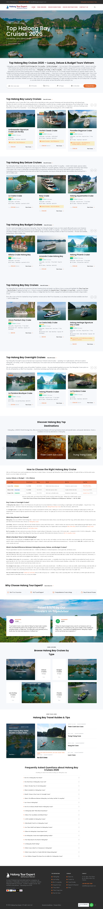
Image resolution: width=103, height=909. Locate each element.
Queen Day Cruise (16, 322)
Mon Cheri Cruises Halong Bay (50, 131)
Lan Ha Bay (47, 70)
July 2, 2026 (70, 733)
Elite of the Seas (71, 526)
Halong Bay (40, 70)
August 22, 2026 (24, 727)
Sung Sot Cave (55, 290)
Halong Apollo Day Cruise (81, 322)
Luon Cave (72, 290)
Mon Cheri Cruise (87, 485)
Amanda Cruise (86, 493)
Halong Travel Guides (14, 727)
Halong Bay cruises (34, 521)
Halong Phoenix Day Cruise (54, 506)
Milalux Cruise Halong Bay (50, 255)
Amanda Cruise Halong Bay (82, 256)
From (9, 149)
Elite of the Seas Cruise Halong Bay (18, 131)
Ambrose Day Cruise (48, 322)
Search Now (90, 86)
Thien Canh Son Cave (75, 727)
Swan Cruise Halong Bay (18, 255)
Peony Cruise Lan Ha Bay (80, 195)
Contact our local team (29, 572)
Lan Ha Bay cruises (32, 528)
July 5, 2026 (39, 755)
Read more (11, 754)
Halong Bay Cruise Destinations (44, 752)
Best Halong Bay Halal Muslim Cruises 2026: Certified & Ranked (18, 732)
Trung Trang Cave (74, 736)
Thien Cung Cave (83, 288)
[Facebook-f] (95, 905)
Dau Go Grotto (12, 290)
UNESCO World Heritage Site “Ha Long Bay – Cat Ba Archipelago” (39, 66)
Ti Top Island (62, 290)
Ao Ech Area (42, 758)
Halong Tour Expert (16, 905)
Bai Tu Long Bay (57, 70)
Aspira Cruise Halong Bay (81, 129)
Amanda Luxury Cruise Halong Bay (49, 197)
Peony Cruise (86, 490)
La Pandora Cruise (16, 194)
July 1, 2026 (70, 752)
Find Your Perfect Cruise (14, 43)
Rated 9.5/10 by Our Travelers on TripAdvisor (51, 609)
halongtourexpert (13, 728)
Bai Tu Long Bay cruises (69, 533)
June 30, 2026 (71, 743)
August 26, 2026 (72, 724)
